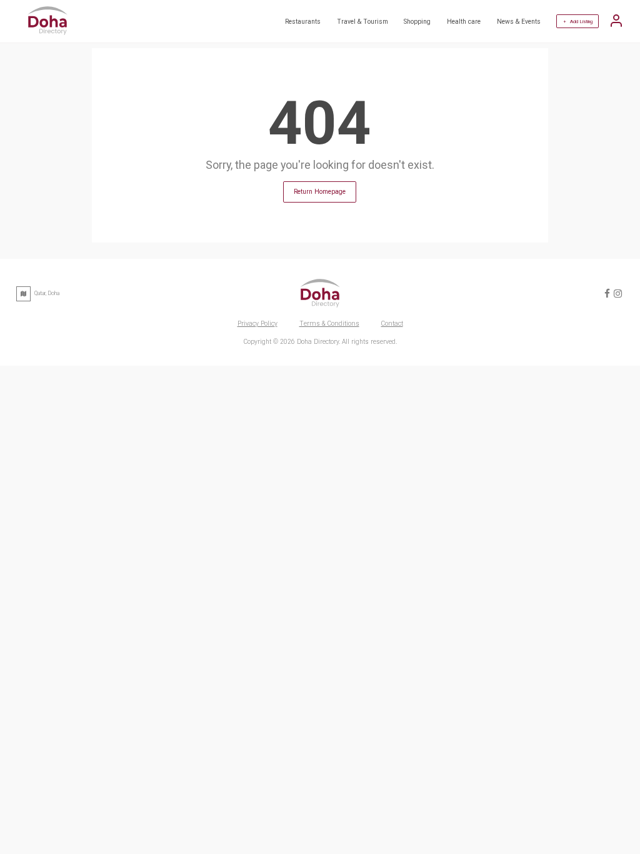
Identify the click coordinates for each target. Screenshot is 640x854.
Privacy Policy (258, 323)
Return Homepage (320, 192)
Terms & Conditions (329, 323)
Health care (464, 22)
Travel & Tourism (362, 22)
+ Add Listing (577, 21)
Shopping (417, 22)
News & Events (519, 22)
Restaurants (303, 22)
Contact (392, 323)
